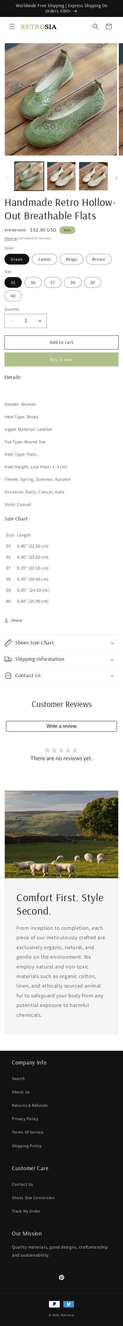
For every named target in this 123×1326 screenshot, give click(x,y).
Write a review (62, 726)
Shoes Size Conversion (33, 1197)
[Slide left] (6, 177)
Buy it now (61, 359)
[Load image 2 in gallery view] (61, 176)
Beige (71, 259)
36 (33, 282)
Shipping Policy (26, 1145)
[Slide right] (116, 177)
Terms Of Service (28, 1132)
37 (52, 282)
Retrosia (67, 1315)
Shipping (10, 238)
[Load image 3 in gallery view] (93, 176)
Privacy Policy (25, 1118)
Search (18, 1078)
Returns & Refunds (30, 1105)
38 (72, 282)
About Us (21, 1092)
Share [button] (16, 620)
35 (13, 282)
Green (17, 259)
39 (92, 282)
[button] (12, 26)
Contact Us (22, 1184)
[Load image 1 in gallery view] (29, 176)
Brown (98, 259)
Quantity (11, 309)
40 (13, 296)
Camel (44, 259)
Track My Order (26, 1211)
